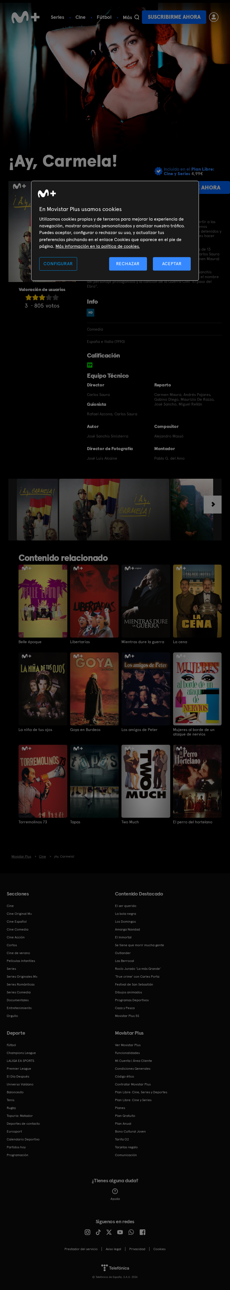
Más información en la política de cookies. (98, 246)
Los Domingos (125, 922)
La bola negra (125, 914)
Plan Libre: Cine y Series (133, 1100)
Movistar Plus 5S (127, 1016)
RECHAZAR (128, 263)
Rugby (11, 1108)
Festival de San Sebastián (134, 984)
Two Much (130, 822)
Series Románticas (20, 984)
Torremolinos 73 (33, 822)
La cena (180, 642)
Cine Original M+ (19, 914)
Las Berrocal (124, 961)
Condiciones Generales (132, 1069)
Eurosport (14, 1131)
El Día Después (18, 1076)
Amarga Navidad (127, 929)
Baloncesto (15, 1092)
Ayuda (115, 1199)
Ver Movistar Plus (128, 1045)
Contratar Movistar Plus (133, 1084)
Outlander (123, 953)
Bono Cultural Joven (130, 1131)
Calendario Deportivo (23, 1139)
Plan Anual (123, 1124)
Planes (120, 1108)
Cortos (12, 945)
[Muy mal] (29, 297)
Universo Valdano (20, 1084)
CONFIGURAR (58, 263)
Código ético (124, 1076)
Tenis (10, 1100)
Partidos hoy (16, 1147)
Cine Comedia (17, 929)
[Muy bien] (55, 297)
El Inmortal (123, 937)
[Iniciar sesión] (214, 17)
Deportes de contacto (23, 1124)
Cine (80, 17)
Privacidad (137, 1249)
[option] (38, 509)
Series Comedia (19, 992)
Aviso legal (113, 1249)
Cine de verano (18, 953)
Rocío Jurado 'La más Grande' (138, 969)
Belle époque (30, 642)
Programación (17, 1155)
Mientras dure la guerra (142, 642)
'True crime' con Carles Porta (137, 977)
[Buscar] (136, 17)
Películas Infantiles (21, 961)
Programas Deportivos (132, 1000)
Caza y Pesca (125, 1008)
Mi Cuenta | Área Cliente (133, 1061)
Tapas (75, 822)
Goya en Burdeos (85, 729)
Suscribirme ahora (174, 17)
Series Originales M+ (22, 977)
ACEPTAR (172, 263)
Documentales (18, 1000)
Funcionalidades (127, 1053)
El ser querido (125, 906)
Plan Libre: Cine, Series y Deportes (141, 1092)
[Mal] (35, 297)
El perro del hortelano (192, 822)
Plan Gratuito (125, 1116)
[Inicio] (26, 17)
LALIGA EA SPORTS (20, 1061)
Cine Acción (16, 937)
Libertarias (80, 642)
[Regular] (42, 297)
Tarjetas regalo (126, 1147)
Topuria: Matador (20, 1116)
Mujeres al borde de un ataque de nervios (194, 731)
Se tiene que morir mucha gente (139, 945)
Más (127, 17)
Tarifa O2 (122, 1139)
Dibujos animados (128, 992)
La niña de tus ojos (35, 729)
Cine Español (17, 922)
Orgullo (12, 1016)
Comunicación (126, 1155)
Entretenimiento (19, 1008)
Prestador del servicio (81, 1249)
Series (57, 17)
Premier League (19, 1069)
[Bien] (49, 297)
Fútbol (104, 17)
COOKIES (159, 1249)
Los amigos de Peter (139, 729)
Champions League (21, 1053)
